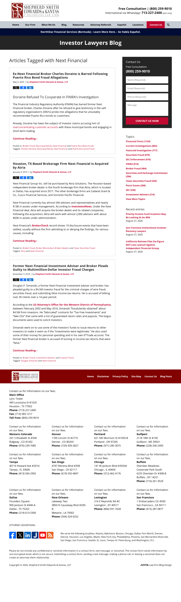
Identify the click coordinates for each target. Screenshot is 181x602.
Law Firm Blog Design (156, 565)
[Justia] (35, 535)
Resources (78, 24)
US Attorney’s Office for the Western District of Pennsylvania (72, 304)
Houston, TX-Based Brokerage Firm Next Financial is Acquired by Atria (60, 165)
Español (121, 24)
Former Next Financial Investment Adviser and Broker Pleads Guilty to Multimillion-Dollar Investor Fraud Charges (60, 268)
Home (15, 24)
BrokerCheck (40, 225)
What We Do (48, 24)
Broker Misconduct (45, 248)
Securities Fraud (138, 154)
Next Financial (59, 145)
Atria (23, 251)
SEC (131, 190)
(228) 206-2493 (154, 445)
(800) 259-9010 (161, 8)
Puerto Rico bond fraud (83, 148)
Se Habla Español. (129, 31)
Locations (138, 24)
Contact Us (156, 24)
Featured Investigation (141, 150)
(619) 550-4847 (69, 473)
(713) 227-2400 (27, 410)
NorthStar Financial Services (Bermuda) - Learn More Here (78, 31)
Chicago (99, 462)
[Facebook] (12, 535)
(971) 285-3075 (112, 445)
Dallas (13, 497)
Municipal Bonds (44, 145)
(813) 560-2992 (27, 473)
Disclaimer (103, 376)
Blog (64, 24)
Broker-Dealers (62, 248)
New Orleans (60, 497)
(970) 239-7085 (27, 445)
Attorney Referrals (100, 24)
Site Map (136, 376)
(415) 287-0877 (154, 509)
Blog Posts (166, 376)
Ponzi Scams (136, 185)
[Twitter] (20, 535)
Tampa (13, 462)
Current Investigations (141, 145)
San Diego (58, 462)
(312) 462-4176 (112, 473)
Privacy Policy (120, 376)
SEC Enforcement (138, 159)
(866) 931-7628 (112, 509)
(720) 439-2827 (69, 445)
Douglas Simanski (29, 360)
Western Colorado (20, 434)
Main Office (16, 394)
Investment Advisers (45, 357)
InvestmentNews (81, 206)
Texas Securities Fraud (84, 248)
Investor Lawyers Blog (35, 11)
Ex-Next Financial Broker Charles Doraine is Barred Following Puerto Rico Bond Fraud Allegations (60, 75)
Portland (99, 434)
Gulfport (142, 434)
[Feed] (50, 535)
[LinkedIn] (27, 535)
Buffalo (141, 462)
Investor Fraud (67, 357)
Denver (56, 434)
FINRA (132, 164)
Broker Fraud (29, 145)
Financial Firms (138, 141)
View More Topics (135, 199)
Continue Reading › (25, 138)
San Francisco (145, 497)
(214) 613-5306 (27, 512)
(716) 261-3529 (154, 481)
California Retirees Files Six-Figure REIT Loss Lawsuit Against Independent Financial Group (145, 245)
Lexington (100, 497)
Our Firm (30, 24)
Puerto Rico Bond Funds (82, 145)
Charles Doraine (28, 148)
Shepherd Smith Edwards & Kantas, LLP (50, 565)
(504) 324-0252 (69, 516)
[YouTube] (42, 535)
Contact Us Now (147, 121)
